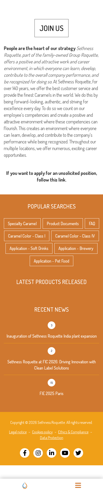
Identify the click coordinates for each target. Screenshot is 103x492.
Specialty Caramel (22, 223)
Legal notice (18, 432)
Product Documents (63, 223)
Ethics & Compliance (73, 432)
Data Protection (51, 437)
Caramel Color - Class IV (75, 235)
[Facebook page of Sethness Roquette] (24, 453)
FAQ (92, 223)
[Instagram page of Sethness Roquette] (38, 453)
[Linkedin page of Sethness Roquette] (51, 453)
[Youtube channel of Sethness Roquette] (65, 453)
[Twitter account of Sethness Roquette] (78, 453)
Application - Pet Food (51, 261)
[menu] (78, 485)
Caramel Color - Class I (26, 235)
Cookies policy (42, 432)
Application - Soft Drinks (29, 248)
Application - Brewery (75, 248)
